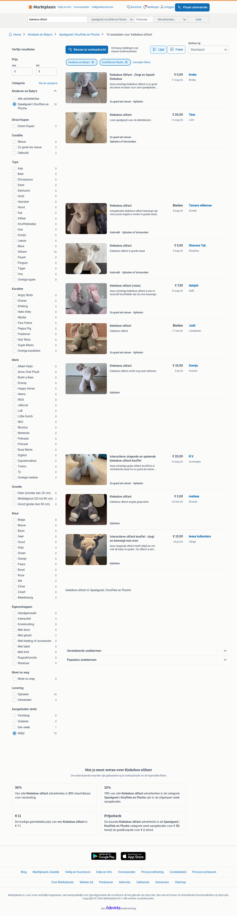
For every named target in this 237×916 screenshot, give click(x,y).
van (14, 65)
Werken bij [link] (86, 882)
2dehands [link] (142, 882)
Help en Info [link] (104, 872)
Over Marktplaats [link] (62, 882)
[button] (150, 7)
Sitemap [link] (180, 882)
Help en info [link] (64, 7)
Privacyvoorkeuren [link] (204, 872)
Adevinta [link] (124, 882)
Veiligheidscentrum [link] (102, 7)
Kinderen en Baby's (79, 62)
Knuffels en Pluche (112, 62)
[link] (41, 7)
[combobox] (58, 19)
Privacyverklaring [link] (152, 872)
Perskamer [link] (106, 882)
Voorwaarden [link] (81, 7)
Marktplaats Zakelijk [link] (46, 872)
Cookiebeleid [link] (178, 872)
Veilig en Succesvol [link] (77, 872)
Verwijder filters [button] (142, 62)
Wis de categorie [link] (48, 83)
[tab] (158, 50)
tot (37, 65)
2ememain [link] (162, 882)
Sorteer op (194, 43)
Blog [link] (24, 872)
